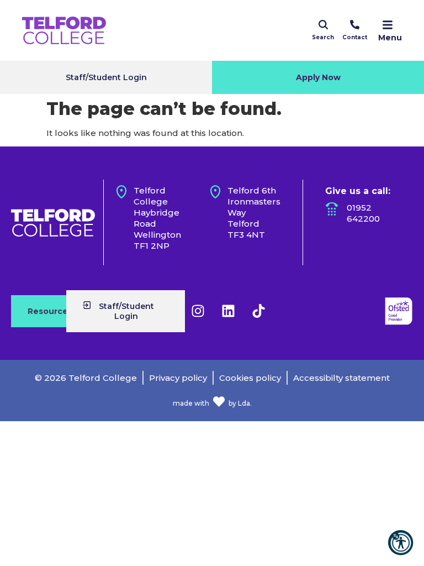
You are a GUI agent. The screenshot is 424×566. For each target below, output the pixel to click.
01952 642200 (363, 213)
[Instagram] (197, 311)
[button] (400, 542)
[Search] (323, 24)
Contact (354, 37)
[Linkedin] (228, 311)
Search (323, 37)
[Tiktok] (258, 311)
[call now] (354, 24)
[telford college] (53, 223)
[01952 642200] (331, 209)
